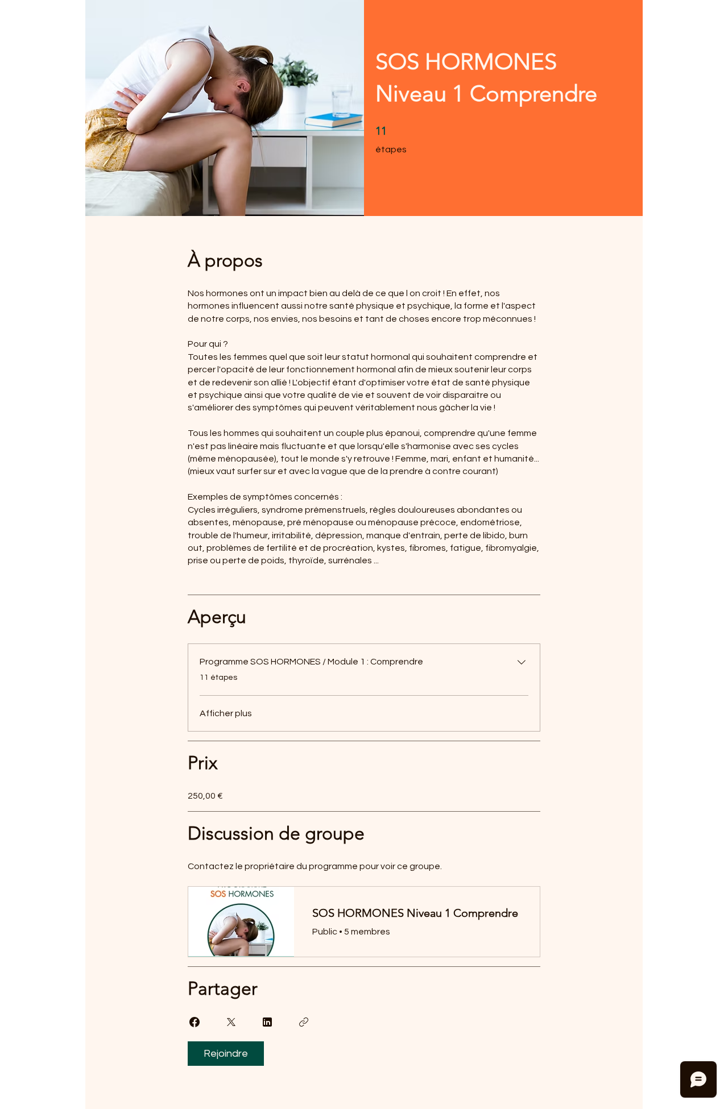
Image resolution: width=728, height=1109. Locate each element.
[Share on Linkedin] (267, 1022)
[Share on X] (231, 1022)
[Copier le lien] (304, 1022)
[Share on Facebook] (194, 1022)
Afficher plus (226, 713)
